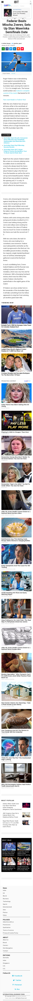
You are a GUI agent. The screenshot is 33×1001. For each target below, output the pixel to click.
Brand (5, 942)
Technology (6, 901)
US (4, 893)
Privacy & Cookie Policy (10, 933)
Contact (5, 951)
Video (5, 915)
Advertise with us (8, 922)
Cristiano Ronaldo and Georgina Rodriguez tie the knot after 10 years (15, 374)
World (5, 896)
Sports (5, 904)
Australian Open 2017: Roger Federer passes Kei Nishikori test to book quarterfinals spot (15, 151)
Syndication (6, 927)
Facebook (18, 976)
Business (6, 898)
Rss (18, 989)
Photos (5, 912)
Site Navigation (8, 948)
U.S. (4, 968)
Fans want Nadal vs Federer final (14, 100)
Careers (5, 945)
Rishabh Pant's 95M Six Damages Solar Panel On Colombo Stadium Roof (16, 326)
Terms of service (8, 930)
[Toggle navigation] (2, 2)
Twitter (18, 980)
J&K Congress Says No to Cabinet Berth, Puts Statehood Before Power (11, 815)
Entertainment (7, 907)
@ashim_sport (17, 43)
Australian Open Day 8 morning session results (14, 146)
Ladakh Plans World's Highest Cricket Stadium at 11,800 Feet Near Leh (13, 350)
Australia (6, 957)
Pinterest (18, 985)
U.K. (4, 966)
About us (5, 939)
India (4, 890)
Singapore (6, 963)
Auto (4, 909)
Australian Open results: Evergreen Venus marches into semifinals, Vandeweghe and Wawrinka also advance (16, 140)
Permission (6, 924)
